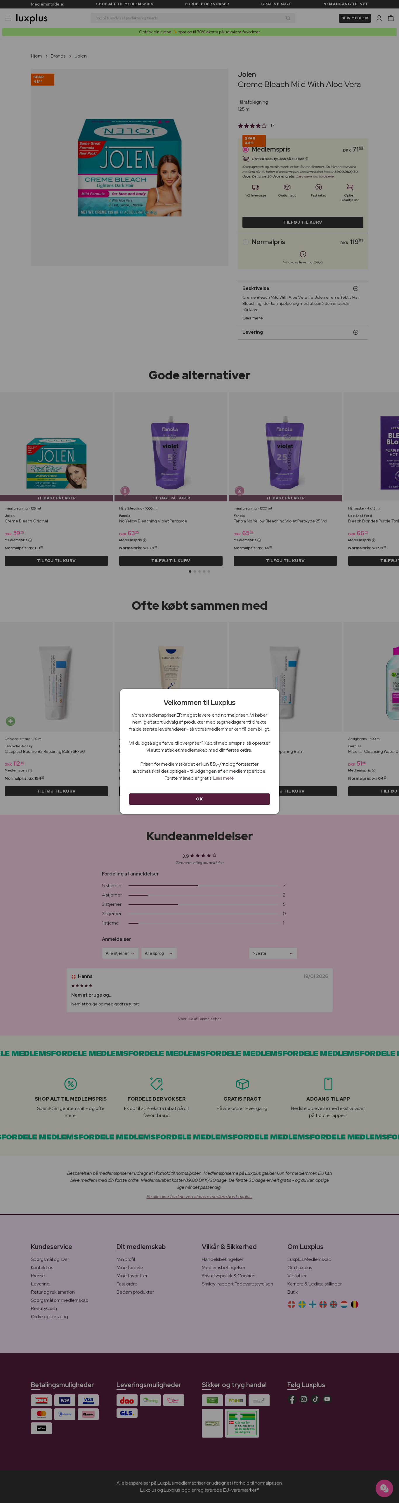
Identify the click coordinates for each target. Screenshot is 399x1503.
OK (199, 799)
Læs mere (223, 778)
